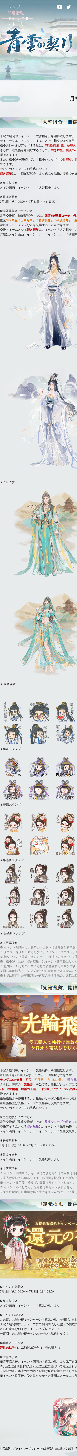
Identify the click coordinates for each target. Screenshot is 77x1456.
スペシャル (18, 29)
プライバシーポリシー (26, 1448)
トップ (13, 7)
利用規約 (5, 1448)
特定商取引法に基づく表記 (57, 1448)
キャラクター (20, 18)
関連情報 (15, 12)
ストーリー (18, 24)
